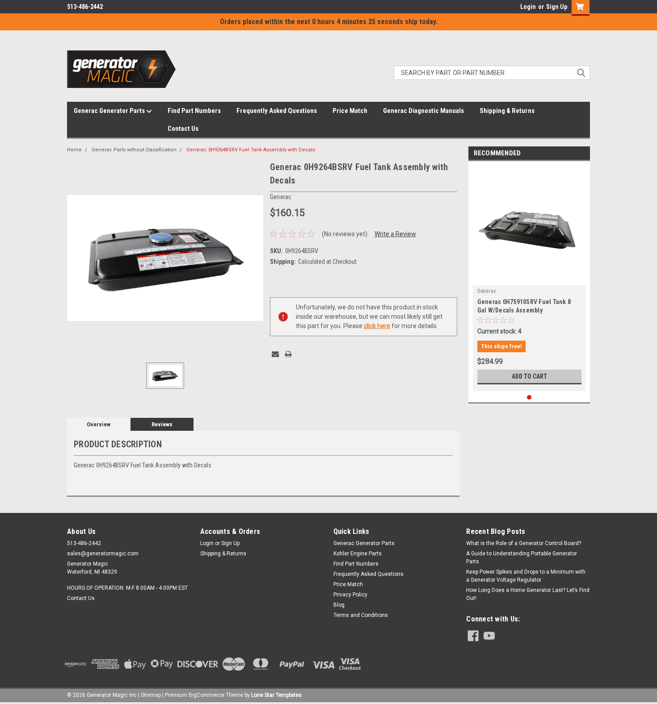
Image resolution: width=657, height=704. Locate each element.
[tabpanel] (529, 278)
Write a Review (395, 233)
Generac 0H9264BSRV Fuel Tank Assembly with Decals (250, 150)
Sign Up (556, 6)
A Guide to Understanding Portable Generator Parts (521, 557)
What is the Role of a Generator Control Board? (523, 543)
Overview (98, 424)
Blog (339, 605)
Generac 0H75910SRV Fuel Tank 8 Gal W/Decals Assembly (524, 306)
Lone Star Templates (276, 695)
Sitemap (151, 695)
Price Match (350, 111)
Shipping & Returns (507, 111)
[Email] (275, 354)
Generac (487, 291)
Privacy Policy (350, 595)
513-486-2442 (85, 6)
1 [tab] (529, 397)
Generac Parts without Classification (134, 150)
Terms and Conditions (360, 615)
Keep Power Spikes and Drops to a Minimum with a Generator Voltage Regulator (525, 576)
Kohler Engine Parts (357, 553)
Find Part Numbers (194, 111)
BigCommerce (206, 695)
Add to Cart (529, 376)
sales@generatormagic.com (103, 553)
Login (528, 6)
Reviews (162, 424)
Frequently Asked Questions (276, 111)
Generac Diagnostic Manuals (423, 111)
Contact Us (183, 129)
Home (74, 150)
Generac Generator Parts (110, 111)
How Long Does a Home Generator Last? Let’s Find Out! (528, 594)
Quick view (529, 278)
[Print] (288, 354)
